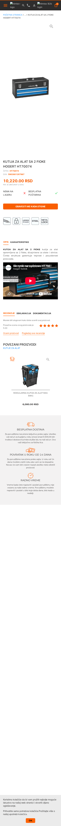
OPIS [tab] (5, 242)
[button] (30, 87)
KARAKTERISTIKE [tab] (19, 242)
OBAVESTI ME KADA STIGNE (30, 206)
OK (30, 820)
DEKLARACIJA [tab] (24, 313)
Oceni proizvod (11, 333)
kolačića (22, 814)
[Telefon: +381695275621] (29, 5)
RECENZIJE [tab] (9, 313)
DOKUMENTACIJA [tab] (42, 313)
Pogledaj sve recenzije (33, 333)
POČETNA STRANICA (12, 15)
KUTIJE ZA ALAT (11, 348)
